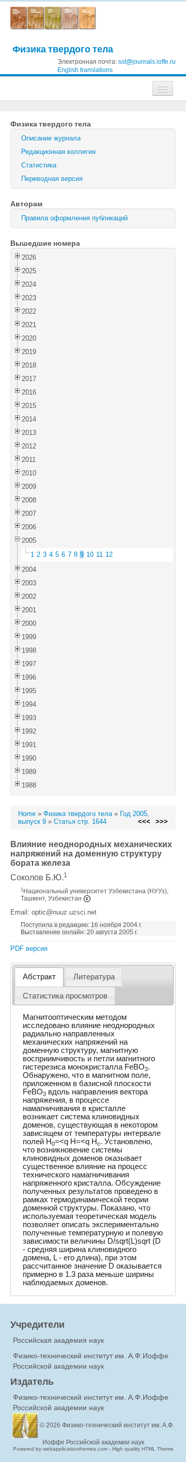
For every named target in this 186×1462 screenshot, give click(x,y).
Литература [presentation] (94, 977)
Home (27, 814)
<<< (144, 821)
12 (109, 554)
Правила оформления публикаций (74, 218)
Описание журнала (51, 138)
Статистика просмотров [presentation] (65, 996)
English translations (85, 70)
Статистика (38, 165)
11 (99, 554)
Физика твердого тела (62, 49)
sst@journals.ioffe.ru (147, 61)
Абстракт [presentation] (39, 977)
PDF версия (29, 948)
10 (90, 554)
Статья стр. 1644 (80, 821)
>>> (162, 821)
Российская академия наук (58, 1340)
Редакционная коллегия (58, 152)
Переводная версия (52, 178)
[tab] (39, 977)
